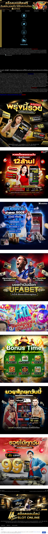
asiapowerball (4, 149)
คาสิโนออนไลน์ (36, 11)
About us (8, 525)
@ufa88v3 (24, 94)
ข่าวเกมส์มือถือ (4, 334)
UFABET (10, 11)
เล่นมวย (3, 436)
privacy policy (14, 525)
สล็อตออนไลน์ (18, 11)
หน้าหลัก (24, 28)
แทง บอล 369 (4, 303)
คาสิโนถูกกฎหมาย (5, 252)
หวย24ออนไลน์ (4, 488)
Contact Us (3, 525)
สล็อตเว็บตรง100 (5, 385)
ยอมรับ (44, 532)
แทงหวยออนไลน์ (4, 201)
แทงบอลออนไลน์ (35, 49)
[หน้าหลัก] (24, 23)
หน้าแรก (3, 11)
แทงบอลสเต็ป (27, 11)
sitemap (44, 11)
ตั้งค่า (20, 532)
